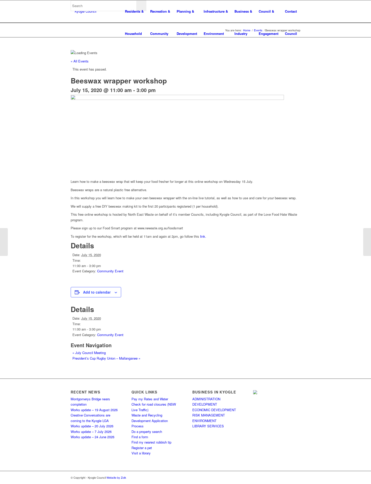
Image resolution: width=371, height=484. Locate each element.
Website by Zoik (116, 477)
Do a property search (146, 431)
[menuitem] (134, 11)
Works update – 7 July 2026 (91, 431)
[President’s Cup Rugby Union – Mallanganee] (367, 242)
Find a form (139, 436)
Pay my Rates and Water (149, 399)
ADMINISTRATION (206, 399)
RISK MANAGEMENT (208, 415)
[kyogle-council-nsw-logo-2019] (83, 11)
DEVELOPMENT (204, 404)
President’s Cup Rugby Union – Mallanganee (106, 358)
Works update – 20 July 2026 (92, 426)
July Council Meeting (89, 352)
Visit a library (141, 453)
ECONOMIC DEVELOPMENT (214, 409)
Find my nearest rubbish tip (151, 442)
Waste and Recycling (146, 415)
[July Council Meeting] (4, 242)
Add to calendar (97, 292)
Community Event (110, 271)
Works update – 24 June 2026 (92, 436)
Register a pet (141, 447)
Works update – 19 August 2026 (94, 409)
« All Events (80, 61)
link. (203, 236)
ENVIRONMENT (204, 420)
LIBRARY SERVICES (208, 426)
